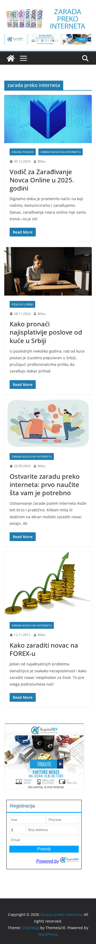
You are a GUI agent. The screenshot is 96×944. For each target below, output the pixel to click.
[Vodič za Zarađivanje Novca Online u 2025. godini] (48, 119)
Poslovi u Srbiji (22, 304)
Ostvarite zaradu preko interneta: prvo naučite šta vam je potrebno (45, 484)
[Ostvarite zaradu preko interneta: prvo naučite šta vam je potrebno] (48, 423)
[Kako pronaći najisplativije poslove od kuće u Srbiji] (48, 271)
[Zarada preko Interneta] (10, 58)
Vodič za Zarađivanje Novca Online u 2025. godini (42, 179)
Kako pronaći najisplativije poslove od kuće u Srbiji (46, 332)
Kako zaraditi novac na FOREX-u (44, 649)
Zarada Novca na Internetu (61, 152)
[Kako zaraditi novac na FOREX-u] (48, 584)
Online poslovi (23, 152)
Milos (42, 161)
